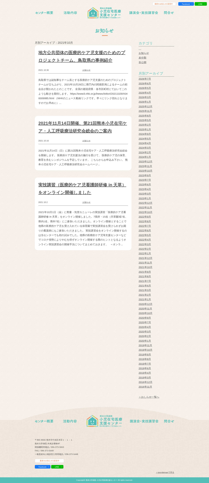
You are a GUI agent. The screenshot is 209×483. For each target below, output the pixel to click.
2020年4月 (145, 327)
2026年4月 (145, 92)
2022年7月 (145, 226)
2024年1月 (145, 157)
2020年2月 (145, 336)
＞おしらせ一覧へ (149, 397)
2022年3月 (145, 244)
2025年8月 (145, 115)
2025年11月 (145, 111)
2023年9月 (145, 175)
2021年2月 (145, 294)
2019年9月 (145, 354)
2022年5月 (145, 235)
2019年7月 (145, 363)
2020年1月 (145, 340)
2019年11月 (145, 345)
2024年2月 (145, 152)
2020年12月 (145, 304)
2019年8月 (145, 359)
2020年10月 (145, 313)
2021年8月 (145, 276)
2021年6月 (145, 285)
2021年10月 (145, 267)
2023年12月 (145, 161)
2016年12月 (145, 382)
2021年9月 (145, 272)
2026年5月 (145, 88)
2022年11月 (145, 207)
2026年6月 (145, 83)
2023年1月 (145, 198)
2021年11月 (145, 262)
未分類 (142, 57)
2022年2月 (145, 249)
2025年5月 (145, 120)
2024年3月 (145, 147)
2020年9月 (145, 317)
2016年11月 (145, 386)
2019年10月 (145, 350)
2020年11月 (145, 308)
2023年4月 (145, 189)
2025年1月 (145, 129)
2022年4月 (145, 239)
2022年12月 (145, 203)
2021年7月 (145, 281)
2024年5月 (145, 138)
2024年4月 (145, 143)
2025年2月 (145, 124)
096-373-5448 (71, 454)
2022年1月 (145, 253)
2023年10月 (145, 170)
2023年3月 (145, 193)
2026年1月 (145, 101)
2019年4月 (145, 373)
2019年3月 (145, 377)
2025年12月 (145, 106)
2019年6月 (145, 368)
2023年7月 (145, 180)
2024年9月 (145, 134)
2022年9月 (145, 216)
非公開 (142, 62)
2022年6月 (145, 230)
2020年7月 (145, 322)
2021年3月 (145, 290)
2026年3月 (145, 97)
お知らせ (86, 70)
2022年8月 (145, 221)
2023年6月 (145, 184)
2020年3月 (145, 331)
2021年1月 (145, 299)
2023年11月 (145, 166)
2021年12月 (145, 258)
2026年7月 (145, 78)
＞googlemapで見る (165, 472)
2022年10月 (145, 212)
